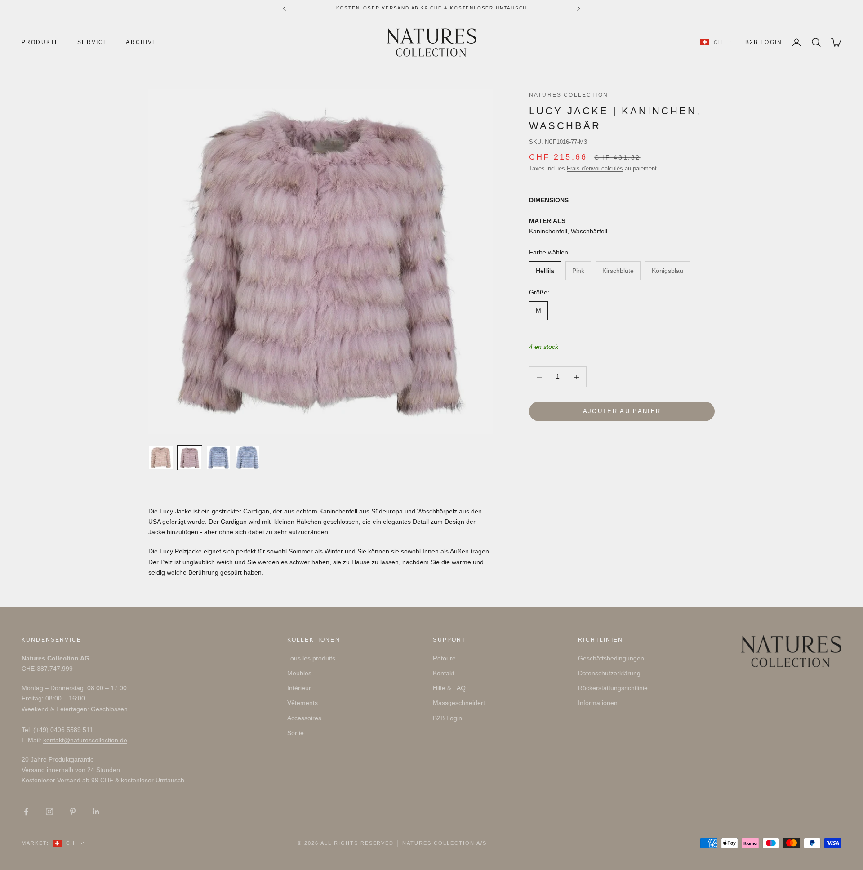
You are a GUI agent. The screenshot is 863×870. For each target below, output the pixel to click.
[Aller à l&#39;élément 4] (247, 457)
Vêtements (302, 702)
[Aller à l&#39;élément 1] (160, 457)
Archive (141, 42)
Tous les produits (311, 658)
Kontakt (443, 673)
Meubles (299, 673)
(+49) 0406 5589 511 (63, 729)
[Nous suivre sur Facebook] (26, 811)
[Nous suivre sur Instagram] (49, 811)
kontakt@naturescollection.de (85, 740)
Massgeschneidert (459, 702)
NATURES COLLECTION (568, 95)
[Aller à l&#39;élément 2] (189, 457)
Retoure (444, 658)
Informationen (598, 702)
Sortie (295, 732)
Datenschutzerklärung (609, 673)
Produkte (40, 42)
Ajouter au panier (622, 411)
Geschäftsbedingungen (611, 658)
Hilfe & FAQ (449, 688)
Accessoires (304, 718)
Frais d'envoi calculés (595, 168)
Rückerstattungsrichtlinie (613, 688)
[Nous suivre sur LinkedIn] (96, 811)
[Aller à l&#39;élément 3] (218, 457)
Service (92, 42)
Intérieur (299, 688)
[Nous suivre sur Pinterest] (72, 811)
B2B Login (763, 42)
